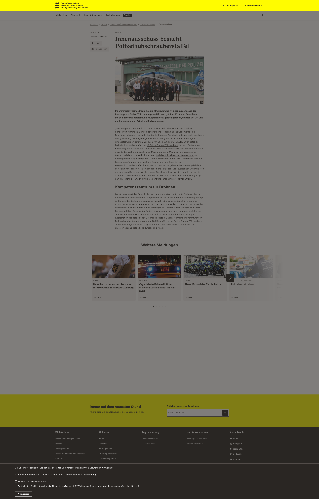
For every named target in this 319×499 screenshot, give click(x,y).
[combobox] (254, 5)
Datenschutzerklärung (84, 474)
